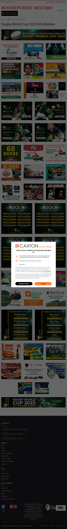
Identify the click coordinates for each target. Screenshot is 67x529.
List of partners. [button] (47, 271)
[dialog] (33, 264)
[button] (33, 264)
